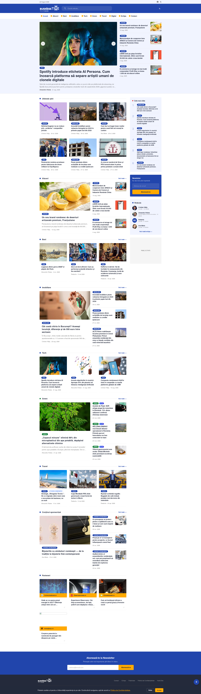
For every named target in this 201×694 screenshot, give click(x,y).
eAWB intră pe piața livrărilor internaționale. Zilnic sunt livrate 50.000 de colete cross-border (132, 55)
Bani (65, 16)
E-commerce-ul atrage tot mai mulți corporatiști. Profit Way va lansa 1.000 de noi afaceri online (133, 71)
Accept (159, 690)
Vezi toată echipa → (145, 231)
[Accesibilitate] (196, 682)
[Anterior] (43, 44)
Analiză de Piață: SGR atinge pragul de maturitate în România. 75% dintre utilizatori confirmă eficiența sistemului (103, 410)
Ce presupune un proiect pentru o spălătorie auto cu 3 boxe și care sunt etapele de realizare (103, 522)
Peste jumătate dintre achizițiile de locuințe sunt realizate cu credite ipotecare (102, 316)
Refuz (150, 690)
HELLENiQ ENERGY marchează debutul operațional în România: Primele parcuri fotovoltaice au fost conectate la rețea (102, 432)
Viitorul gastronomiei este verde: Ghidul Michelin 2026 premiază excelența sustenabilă (102, 452)
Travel (104, 16)
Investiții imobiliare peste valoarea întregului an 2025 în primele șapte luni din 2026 (103, 298)
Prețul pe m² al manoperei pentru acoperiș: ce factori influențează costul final (103, 540)
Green (94, 16)
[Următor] (113, 44)
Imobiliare (75, 16)
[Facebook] (157, 2)
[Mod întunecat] (160, 8)
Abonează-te (146, 192)
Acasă (45, 16)
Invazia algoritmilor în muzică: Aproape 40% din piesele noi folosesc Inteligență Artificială (147, 132)
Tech (85, 16)
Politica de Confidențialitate (120, 690)
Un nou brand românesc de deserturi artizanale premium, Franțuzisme (134, 26)
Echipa (123, 16)
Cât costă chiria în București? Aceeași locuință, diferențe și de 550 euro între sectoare (147, 109)
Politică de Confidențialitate (146, 681)
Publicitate (132, 681)
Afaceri (55, 16)
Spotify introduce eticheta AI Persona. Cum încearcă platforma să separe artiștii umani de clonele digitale (77, 75)
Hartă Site (160, 681)
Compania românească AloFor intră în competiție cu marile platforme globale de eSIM (147, 143)
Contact (134, 16)
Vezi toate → (122, 178)
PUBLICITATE (145, 250)
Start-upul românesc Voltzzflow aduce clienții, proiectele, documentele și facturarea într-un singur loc (147, 155)
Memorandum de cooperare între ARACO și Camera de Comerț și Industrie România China (132, 40)
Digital (113, 16)
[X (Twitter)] (160, 2)
